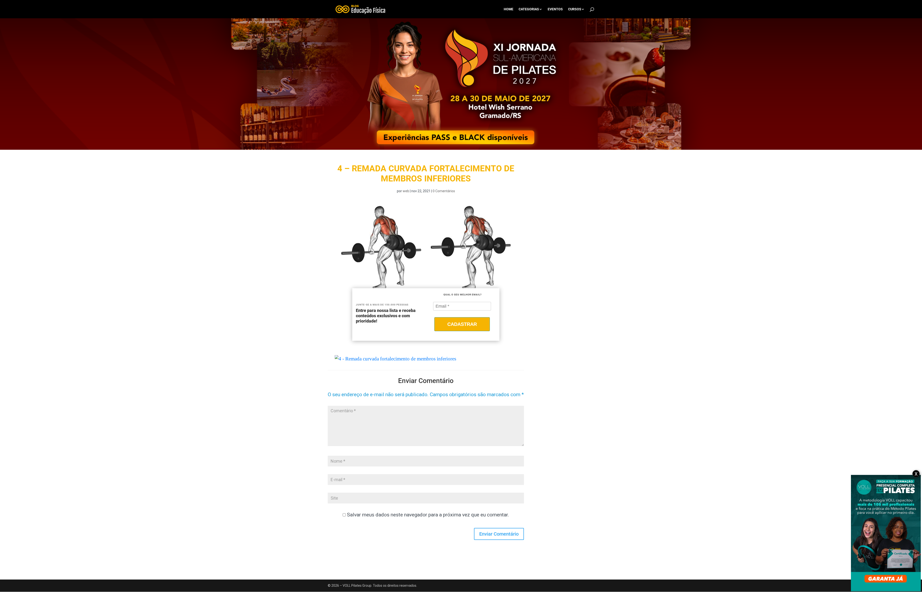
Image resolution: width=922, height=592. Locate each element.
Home (508, 9)
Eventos (555, 9)
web (406, 191)
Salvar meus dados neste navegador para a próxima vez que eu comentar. (428, 515)
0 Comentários (444, 191)
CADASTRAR (462, 324)
